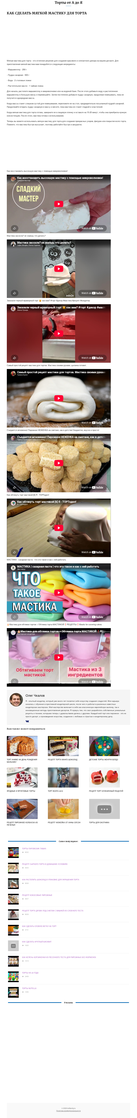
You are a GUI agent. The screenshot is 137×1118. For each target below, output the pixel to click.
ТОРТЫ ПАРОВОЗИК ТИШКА (34, 848)
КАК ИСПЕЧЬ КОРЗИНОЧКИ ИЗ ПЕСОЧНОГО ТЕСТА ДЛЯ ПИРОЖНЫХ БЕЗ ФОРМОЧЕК (59, 957)
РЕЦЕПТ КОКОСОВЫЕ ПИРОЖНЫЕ (37, 895)
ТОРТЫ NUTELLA (29, 988)
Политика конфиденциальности (68, 1111)
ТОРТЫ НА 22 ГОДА (30, 972)
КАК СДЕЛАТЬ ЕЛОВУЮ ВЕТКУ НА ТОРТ (39, 926)
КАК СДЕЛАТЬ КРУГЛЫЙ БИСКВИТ (37, 941)
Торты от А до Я (68, 3)
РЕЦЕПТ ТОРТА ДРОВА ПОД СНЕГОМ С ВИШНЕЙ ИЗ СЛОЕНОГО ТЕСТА (52, 910)
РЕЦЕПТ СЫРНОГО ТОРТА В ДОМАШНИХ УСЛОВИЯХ (45, 864)
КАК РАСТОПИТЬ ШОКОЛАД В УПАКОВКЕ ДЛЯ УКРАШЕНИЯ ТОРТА (50, 879)
